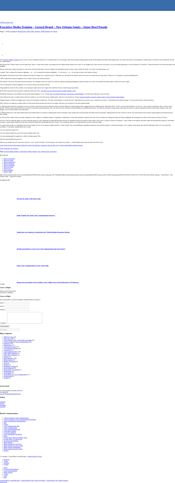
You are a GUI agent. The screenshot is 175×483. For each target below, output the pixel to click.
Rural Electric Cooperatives (12, 369)
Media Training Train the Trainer (13, 449)
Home (5, 436)
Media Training (32, 151)
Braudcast (6, 343)
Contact (6, 424)
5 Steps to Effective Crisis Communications (16, 418)
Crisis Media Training (10, 431)
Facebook (3, 405)
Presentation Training (10, 366)
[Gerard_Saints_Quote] (6, 22)
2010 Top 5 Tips (8, 338)
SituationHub (7, 371)
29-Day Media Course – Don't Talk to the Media (18, 340)
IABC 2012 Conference (11, 355)
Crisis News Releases (10, 432)
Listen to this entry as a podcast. (9, 148)
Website (2, 309)
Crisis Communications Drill (12, 429)
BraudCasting (22, 31)
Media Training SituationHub (12, 447)
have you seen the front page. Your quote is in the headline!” (67, 94)
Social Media (7, 373)
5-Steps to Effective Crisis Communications (16, 342)
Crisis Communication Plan (11, 426)
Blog (5, 423)
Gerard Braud (23, 151)
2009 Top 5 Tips (8, 337)
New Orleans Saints (43, 151)
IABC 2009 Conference (33, 31)
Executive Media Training (11, 60)
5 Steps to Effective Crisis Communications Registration (20, 419)
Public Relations (8, 368)
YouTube (2, 407)
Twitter (2, 403)
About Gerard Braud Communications (15, 421)
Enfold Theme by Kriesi (35, 456)
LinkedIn (2, 402)
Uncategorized (8, 376)
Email (2, 306)
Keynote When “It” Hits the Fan (13, 439)
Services (6, 450)
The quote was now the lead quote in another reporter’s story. (58, 91)
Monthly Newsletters (10, 361)
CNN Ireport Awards (10, 347)
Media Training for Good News (13, 444)
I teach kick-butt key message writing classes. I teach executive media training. (101, 97)
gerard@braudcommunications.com (10, 394)
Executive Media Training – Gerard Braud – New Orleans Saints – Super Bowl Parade (53, 27)
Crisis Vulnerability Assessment (13, 434)
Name (2, 303)
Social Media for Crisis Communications (15, 374)
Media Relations (46, 31)
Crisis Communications (10, 351)
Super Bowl (53, 151)
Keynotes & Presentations (11, 441)
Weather (6, 378)
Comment (3, 323)
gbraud (55, 31)
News (5, 363)
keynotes (6, 356)
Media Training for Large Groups (13, 446)
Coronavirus (7, 350)
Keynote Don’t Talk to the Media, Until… (16, 437)
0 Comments (12, 31)
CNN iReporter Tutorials (11, 348)
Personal (6, 365)
